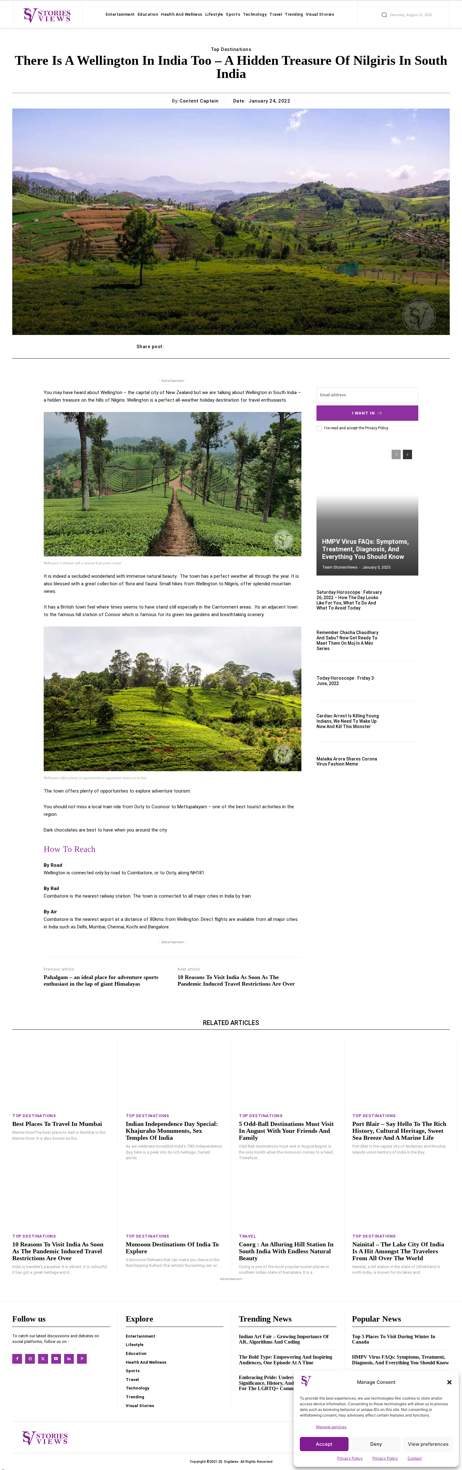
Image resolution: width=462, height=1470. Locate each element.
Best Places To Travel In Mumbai (57, 1123)
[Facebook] (17, 1359)
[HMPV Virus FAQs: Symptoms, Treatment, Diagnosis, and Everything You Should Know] (367, 509)
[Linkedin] (69, 1359)
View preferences (428, 1444)
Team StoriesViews (340, 567)
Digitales (231, 1462)
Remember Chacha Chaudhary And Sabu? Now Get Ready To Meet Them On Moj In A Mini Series (347, 640)
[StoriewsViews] (46, 15)
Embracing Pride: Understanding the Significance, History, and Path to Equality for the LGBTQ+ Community (285, 1383)
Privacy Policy (350, 1458)
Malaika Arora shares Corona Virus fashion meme (346, 761)
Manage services (331, 1426)
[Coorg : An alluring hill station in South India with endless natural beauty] (287, 1195)
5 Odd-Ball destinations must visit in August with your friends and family (286, 1130)
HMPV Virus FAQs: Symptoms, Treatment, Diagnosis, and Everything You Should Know (365, 549)
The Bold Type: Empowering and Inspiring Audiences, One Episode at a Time (285, 1359)
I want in (363, 413)
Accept (324, 1444)
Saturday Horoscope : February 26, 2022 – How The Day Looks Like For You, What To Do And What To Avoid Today (349, 600)
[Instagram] (30, 1359)
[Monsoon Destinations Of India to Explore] (174, 1195)
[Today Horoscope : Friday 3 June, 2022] (403, 680)
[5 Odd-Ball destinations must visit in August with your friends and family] (287, 1075)
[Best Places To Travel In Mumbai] (61, 1075)
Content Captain (199, 101)
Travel (247, 1236)
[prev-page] (396, 454)
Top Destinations (231, 49)
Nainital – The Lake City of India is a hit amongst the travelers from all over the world (398, 1251)
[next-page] (407, 454)
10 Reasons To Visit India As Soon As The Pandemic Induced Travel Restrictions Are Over (236, 980)
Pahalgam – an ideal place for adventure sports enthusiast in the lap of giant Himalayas (101, 980)
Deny (376, 1444)
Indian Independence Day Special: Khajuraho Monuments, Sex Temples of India (172, 1130)
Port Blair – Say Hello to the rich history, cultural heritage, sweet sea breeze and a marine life (399, 1130)
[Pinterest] (82, 1359)
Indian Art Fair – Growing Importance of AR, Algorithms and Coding (283, 1339)
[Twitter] (43, 1359)
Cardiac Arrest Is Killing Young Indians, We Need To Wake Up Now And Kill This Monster (347, 721)
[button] (449, 1382)
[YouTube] (56, 1359)
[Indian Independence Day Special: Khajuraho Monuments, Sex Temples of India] (174, 1075)
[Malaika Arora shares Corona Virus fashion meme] (403, 761)
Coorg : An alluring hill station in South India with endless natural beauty (286, 1251)
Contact (415, 1458)
